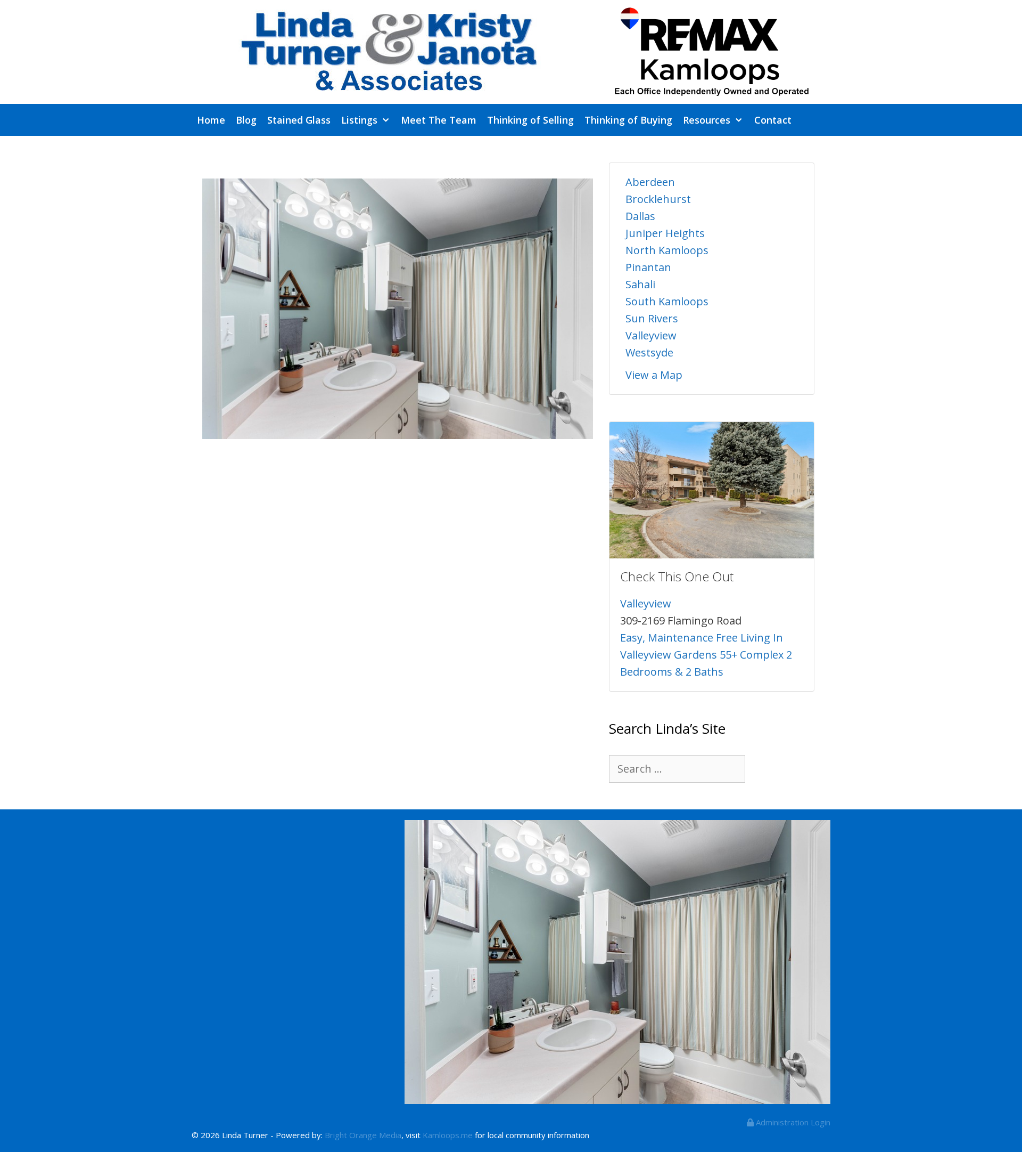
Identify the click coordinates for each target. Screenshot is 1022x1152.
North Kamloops (666, 250)
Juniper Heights (665, 233)
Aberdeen (650, 182)
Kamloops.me (448, 1135)
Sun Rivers (651, 318)
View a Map (653, 375)
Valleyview (651, 335)
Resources (706, 119)
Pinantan (648, 267)
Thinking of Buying (628, 119)
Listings (359, 119)
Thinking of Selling (530, 119)
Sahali (640, 284)
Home (211, 119)
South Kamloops (666, 301)
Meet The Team (438, 119)
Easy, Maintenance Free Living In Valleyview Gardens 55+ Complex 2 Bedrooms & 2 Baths (706, 654)
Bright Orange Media (363, 1135)
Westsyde (649, 352)
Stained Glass (299, 119)
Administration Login (792, 1122)
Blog (246, 119)
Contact (773, 119)
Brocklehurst (658, 199)
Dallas (640, 216)
